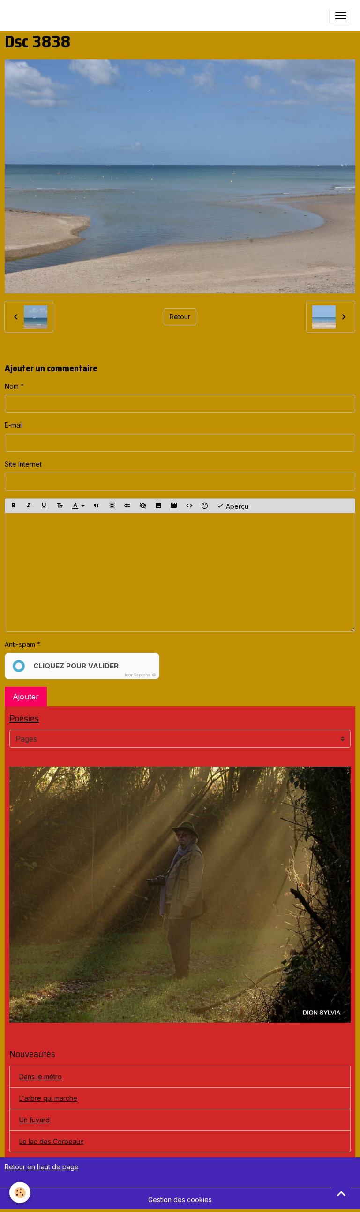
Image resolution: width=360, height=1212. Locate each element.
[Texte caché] (143, 506)
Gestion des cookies (180, 1200)
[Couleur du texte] (78, 506)
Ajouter (26, 696)
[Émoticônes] (205, 506)
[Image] (158, 506)
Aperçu (236, 506)
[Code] (189, 506)
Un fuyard (34, 1120)
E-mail (14, 425)
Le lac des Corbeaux (51, 1141)
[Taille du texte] (60, 506)
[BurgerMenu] (340, 15)
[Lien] (127, 506)
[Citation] (97, 506)
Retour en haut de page (42, 1167)
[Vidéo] (174, 506)
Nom (12, 386)
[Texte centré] (112, 506)
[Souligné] (44, 506)
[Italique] (29, 506)
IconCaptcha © (140, 674)
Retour (180, 317)
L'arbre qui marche (48, 1098)
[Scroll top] (341, 1193)
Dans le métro (40, 1077)
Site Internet (23, 464)
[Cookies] (19, 1192)
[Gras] (13, 506)
